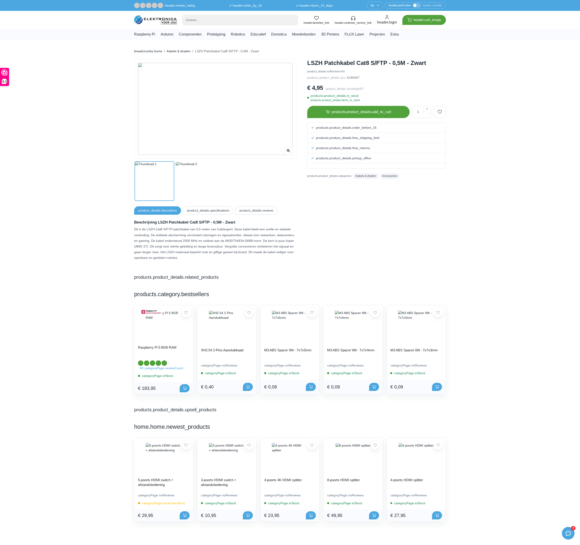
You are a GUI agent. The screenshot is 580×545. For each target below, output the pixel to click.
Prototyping (216, 34)
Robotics (238, 34)
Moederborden (304, 34)
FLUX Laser (354, 34)
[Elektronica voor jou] (155, 19)
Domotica (279, 34)
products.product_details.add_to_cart (361, 112)
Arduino (167, 34)
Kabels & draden (179, 51)
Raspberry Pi (144, 34)
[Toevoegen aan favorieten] (440, 112)
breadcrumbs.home (148, 51)
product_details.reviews (256, 210)
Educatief (258, 34)
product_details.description (157, 210)
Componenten (190, 34)
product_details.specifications (208, 210)
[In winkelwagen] (185, 388)
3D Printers (330, 34)
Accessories (389, 176)
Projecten (377, 34)
